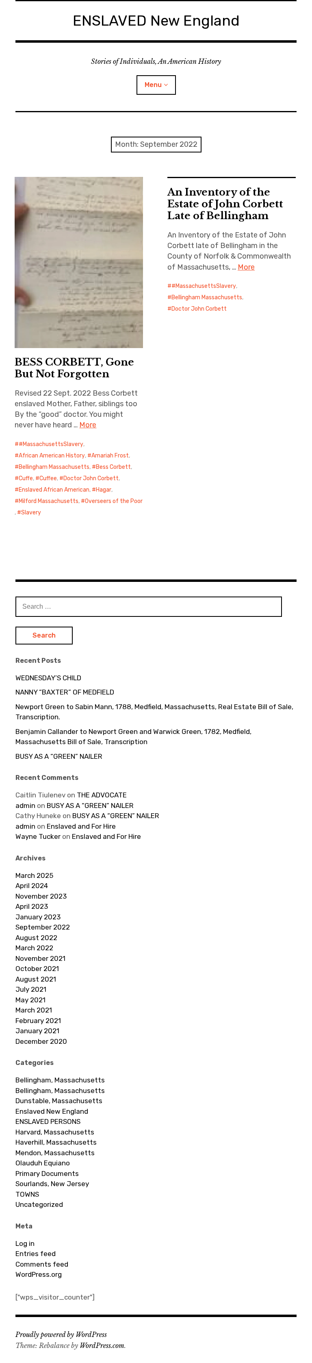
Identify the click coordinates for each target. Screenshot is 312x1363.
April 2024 (31, 886)
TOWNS (27, 1194)
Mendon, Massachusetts (55, 1153)
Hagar (103, 489)
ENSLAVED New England (156, 20)
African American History (52, 455)
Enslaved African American (54, 489)
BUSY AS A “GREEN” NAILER (58, 756)
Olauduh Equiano (42, 1163)
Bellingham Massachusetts (54, 467)
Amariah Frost (110, 455)
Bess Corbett (113, 467)
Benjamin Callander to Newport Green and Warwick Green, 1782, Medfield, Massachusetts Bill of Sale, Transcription (133, 736)
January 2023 (38, 917)
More (87, 424)
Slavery (31, 512)
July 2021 (30, 989)
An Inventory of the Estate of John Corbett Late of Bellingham (225, 204)
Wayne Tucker (38, 836)
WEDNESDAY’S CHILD (48, 678)
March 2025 (34, 875)
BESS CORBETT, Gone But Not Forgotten (74, 368)
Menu (153, 85)
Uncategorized (39, 1204)
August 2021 (35, 979)
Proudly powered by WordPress (61, 1334)
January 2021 (37, 1031)
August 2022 (36, 938)
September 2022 (42, 927)
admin (25, 805)
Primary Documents (47, 1173)
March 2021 (33, 1010)
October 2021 (37, 969)
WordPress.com (102, 1345)
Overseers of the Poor (114, 501)
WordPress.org (38, 1274)
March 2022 (34, 948)
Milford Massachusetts (48, 501)
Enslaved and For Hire (81, 826)
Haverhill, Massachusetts (56, 1142)
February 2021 (38, 1021)
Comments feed (41, 1264)
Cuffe (26, 478)
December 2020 (41, 1041)
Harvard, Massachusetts (54, 1132)
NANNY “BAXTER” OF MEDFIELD (64, 692)
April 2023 (31, 906)
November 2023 (41, 896)
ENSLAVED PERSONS (47, 1121)
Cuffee (48, 478)
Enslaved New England (51, 1111)
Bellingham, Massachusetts (60, 1080)
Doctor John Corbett (91, 478)
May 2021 (30, 1000)
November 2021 (40, 958)
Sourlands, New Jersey (52, 1184)
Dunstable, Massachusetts (58, 1101)
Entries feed (35, 1254)
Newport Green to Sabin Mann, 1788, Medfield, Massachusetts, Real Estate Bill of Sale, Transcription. (154, 712)
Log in (25, 1243)
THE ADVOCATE (102, 795)
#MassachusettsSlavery (51, 444)
